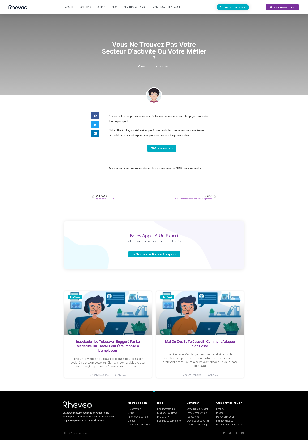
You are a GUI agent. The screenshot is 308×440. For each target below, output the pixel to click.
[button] (233, 7)
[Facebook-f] (236, 433)
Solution (85, 7)
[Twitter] (230, 433)
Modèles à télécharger (167, 7)
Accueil (69, 7)
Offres (101, 7)
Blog (114, 7)
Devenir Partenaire (135, 7)
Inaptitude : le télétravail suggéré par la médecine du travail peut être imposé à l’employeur (108, 346)
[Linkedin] (224, 433)
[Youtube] (242, 433)
